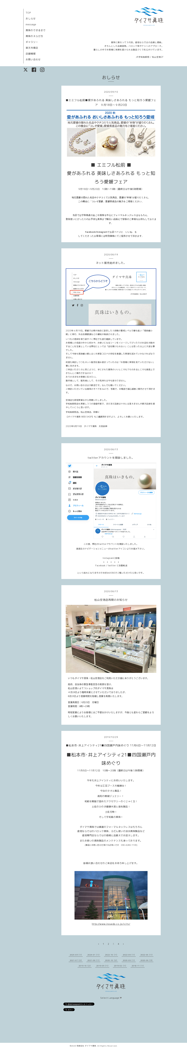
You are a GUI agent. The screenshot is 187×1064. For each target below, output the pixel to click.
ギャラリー (32, 42)
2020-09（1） (129, 960)
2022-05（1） (147, 954)
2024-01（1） (94, 954)
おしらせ (31, 18)
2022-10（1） (111, 954)
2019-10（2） (85, 965)
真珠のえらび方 (34, 36)
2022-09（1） (129, 954)
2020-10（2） (111, 960)
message (31, 24)
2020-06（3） (147, 960)
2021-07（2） (76, 960)
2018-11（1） (138, 965)
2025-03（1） (76, 954)
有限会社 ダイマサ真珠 (86, 1046)
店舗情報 (31, 53)
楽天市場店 (32, 47)
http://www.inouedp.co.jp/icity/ (111, 924)
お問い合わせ (33, 59)
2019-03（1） (102, 965)
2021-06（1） (94, 960)
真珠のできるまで (36, 30)
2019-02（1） (120, 965)
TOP (28, 12)
